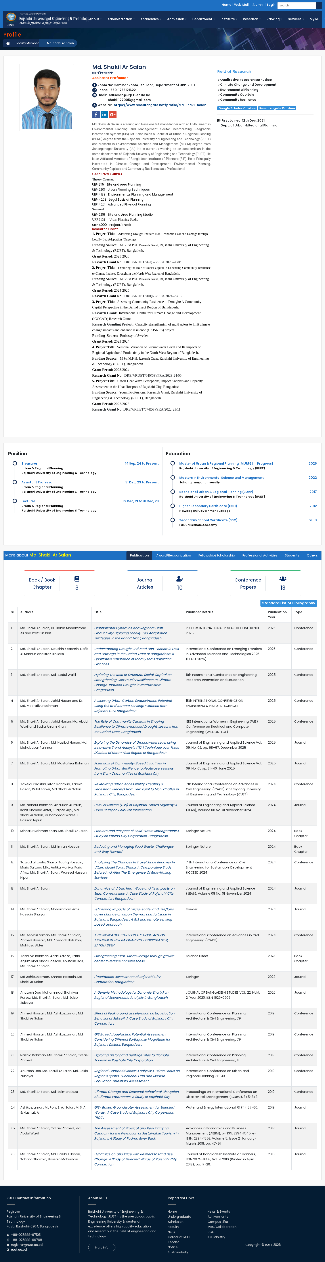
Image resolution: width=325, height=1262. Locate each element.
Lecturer (28, 501)
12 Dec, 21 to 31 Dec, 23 (141, 501)
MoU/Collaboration (222, 1227)
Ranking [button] (273, 19)
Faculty (173, 1227)
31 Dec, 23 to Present (142, 482)
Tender (173, 1242)
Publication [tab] (139, 555)
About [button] (94, 19)
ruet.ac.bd (19, 1249)
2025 (313, 463)
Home (226, 4)
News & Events (219, 1211)
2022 (313, 477)
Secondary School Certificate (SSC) (208, 520)
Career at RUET (179, 1237)
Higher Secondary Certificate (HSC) (208, 506)
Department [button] (202, 19)
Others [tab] (312, 555)
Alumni (257, 4)
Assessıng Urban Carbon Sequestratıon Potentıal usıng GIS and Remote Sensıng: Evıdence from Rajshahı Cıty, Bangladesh (133, 705)
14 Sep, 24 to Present (142, 463)
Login (271, 4)
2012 (313, 506)
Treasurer (29, 463)
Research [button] (250, 19)
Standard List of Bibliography (288, 603)
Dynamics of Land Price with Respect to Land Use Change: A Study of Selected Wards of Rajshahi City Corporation (135, 1159)
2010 (313, 520)
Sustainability (178, 1252)
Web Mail (241, 4)
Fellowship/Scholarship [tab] (217, 555)
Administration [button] (119, 19)
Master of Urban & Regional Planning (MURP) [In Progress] (226, 463)
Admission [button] (175, 19)
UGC (211, 1232)
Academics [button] (149, 19)
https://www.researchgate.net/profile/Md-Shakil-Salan (160, 105)
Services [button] (295, 19)
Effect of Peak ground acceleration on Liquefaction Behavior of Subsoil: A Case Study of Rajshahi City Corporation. (134, 1018)
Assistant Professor (37, 482)
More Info (102, 1247)
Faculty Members (28, 43)
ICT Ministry (216, 1237)
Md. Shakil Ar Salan (60, 43)
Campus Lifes (218, 1221)
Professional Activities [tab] (260, 555)
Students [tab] (292, 555)
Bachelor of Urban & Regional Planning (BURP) (216, 492)
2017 (313, 492)
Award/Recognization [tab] (173, 555)
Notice (173, 1247)
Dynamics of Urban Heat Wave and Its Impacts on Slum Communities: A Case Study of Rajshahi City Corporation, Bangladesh (134, 893)
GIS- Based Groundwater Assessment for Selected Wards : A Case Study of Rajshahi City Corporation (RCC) (134, 1112)
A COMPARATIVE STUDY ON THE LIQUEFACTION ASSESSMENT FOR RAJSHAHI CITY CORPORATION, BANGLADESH (131, 940)
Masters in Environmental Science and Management (221, 477)
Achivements (218, 1216)
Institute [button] (228, 19)
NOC (171, 1232)
